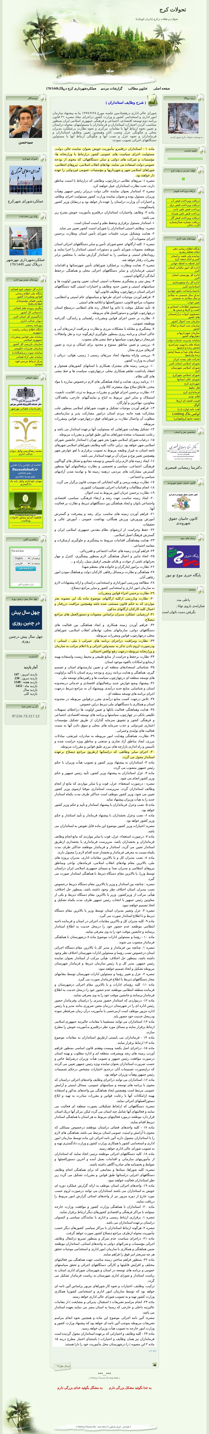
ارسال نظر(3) (63, 1366)
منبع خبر (153, 1350)
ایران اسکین (115, 1427)
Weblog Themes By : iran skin (91, 1427)
